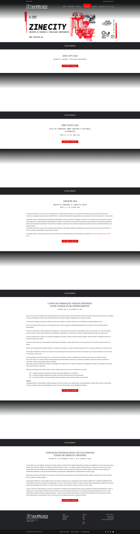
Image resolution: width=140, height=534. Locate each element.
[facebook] (105, 531)
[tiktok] (110, 531)
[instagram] (107, 531)
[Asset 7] (37, 5)
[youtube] (113, 531)
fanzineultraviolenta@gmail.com (108, 1)
